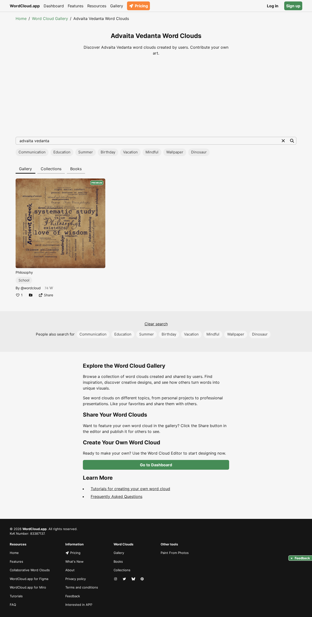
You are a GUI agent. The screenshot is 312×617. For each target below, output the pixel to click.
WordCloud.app (25, 5)
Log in (272, 5)
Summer (85, 152)
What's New (74, 561)
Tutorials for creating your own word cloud (130, 488)
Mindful (152, 152)
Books (76, 168)
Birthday (108, 152)
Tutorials (16, 596)
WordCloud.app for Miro (28, 587)
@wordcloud (31, 288)
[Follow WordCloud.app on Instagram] (116, 579)
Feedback (72, 596)
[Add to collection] (31, 295)
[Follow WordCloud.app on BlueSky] (133, 579)
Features (75, 5)
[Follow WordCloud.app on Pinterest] (142, 579)
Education (61, 152)
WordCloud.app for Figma (29, 579)
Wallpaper (174, 152)
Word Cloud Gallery (50, 18)
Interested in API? (78, 605)
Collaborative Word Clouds (30, 570)
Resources (96, 5)
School (24, 280)
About (70, 570)
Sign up (293, 5)
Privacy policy (75, 579)
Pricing (141, 5)
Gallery (116, 5)
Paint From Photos (175, 553)
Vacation (130, 152)
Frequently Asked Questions (116, 496)
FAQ (13, 605)
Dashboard (54, 5)
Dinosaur (199, 152)
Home (21, 18)
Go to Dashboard (156, 464)
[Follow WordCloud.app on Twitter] (124, 579)
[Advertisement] (156, 96)
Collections (51, 168)
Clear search (156, 323)
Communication (32, 152)
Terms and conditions (81, 587)
